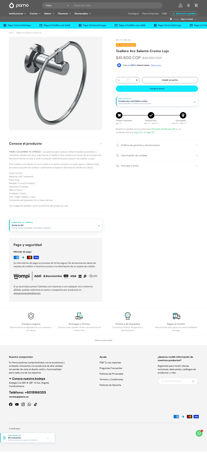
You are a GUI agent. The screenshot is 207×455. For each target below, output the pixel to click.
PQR (164, 13)
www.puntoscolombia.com (27, 293)
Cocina (33, 13)
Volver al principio (103, 340)
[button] (196, 5)
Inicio (11, 33)
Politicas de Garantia (110, 385)
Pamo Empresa (150, 13)
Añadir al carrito (170, 80)
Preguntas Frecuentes (111, 368)
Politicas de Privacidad (111, 373)
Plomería (63, 13)
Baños (47, 13)
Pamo (17, 429)
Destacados (81, 13)
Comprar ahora (157, 88)
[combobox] (102, 5)
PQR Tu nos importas (110, 362)
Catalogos (133, 13)
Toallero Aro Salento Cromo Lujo (29, 33)
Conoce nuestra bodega (28, 378)
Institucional (16, 13)
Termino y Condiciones (111, 379)
